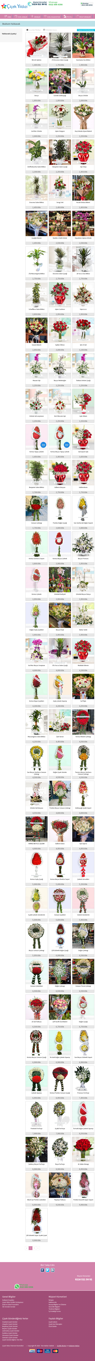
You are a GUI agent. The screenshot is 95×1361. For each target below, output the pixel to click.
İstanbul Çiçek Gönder (9, 1322)
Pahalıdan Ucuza (51, 30)
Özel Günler (53, 1326)
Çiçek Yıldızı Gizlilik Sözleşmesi (12, 1302)
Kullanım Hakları (74, 1346)
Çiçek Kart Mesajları (55, 1324)
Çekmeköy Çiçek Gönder (10, 1331)
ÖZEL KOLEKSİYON (53, 17)
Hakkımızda (53, 1302)
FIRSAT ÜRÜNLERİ (84, 17)
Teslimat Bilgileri (54, 1309)
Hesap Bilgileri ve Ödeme (57, 1304)
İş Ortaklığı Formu (55, 1311)
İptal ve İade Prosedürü (10, 1304)
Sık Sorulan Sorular (8, 1307)
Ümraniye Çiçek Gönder (10, 1335)
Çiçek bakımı (53, 1322)
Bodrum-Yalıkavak (11, 24)
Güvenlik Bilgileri (54, 1307)
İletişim (51, 1300)
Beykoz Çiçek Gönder (9, 1328)
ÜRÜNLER (36, 17)
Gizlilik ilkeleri (61, 1346)
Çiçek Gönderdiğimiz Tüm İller (12, 1340)
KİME (9, 17)
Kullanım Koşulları (8, 1300)
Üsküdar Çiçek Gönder (10, 1337)
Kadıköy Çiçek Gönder (9, 1333)
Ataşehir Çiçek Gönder (10, 1324)
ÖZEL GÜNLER (22, 17)
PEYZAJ (69, 17)
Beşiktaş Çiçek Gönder (10, 1326)
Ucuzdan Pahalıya (35, 30)
